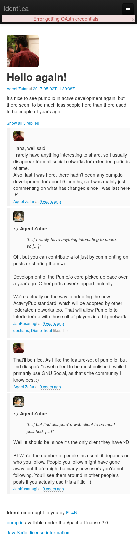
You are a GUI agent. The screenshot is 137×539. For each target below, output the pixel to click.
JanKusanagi (25, 323)
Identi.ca (16, 8)
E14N (71, 512)
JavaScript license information (38, 532)
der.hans (21, 330)
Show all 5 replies (23, 123)
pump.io (15, 522)
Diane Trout (41, 330)
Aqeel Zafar (17, 88)
